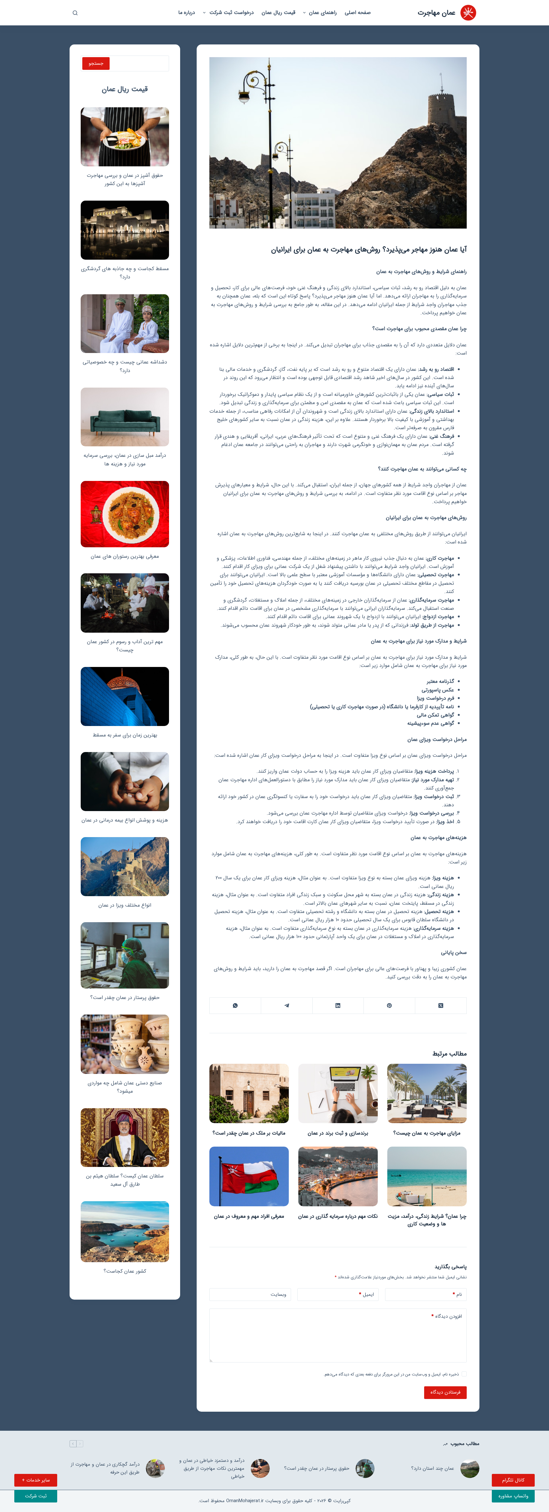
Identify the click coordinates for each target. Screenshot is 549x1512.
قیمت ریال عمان (278, 13)
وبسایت (278, 1294)
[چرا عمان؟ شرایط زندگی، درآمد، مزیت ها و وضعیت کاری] (427, 1176)
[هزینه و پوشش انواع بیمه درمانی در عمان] (125, 781)
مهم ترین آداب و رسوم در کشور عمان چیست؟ (125, 646)
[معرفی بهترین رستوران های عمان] (125, 514)
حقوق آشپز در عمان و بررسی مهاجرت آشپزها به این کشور (125, 179)
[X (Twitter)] (440, 1006)
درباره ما (186, 13)
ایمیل (366, 1294)
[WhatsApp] (235, 1006)
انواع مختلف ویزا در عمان (124, 905)
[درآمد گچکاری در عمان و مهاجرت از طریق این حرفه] (155, 1468)
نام (457, 1294)
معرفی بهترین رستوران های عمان (125, 556)
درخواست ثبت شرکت (231, 13)
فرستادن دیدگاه (445, 1392)
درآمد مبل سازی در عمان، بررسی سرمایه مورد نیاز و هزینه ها (125, 459)
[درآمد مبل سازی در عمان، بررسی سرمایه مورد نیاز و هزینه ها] (125, 417)
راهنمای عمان (323, 13)
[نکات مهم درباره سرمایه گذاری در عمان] (338, 1176)
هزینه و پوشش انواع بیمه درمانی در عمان (125, 820)
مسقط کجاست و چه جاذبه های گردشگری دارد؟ (125, 273)
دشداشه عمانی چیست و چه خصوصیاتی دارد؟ (125, 366)
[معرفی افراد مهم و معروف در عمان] (249, 1176)
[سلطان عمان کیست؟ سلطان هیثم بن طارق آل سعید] (125, 1137)
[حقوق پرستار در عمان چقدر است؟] (125, 955)
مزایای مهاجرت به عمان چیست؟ (426, 1133)
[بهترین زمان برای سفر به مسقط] (125, 696)
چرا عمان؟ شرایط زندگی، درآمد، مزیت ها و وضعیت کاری (427, 1220)
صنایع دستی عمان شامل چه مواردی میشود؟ (125, 1087)
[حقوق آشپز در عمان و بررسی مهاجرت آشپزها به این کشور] (125, 136)
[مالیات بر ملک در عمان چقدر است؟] (249, 1093)
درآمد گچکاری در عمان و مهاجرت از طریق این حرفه (105, 1468)
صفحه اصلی (358, 13)
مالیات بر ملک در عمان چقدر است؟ (249, 1133)
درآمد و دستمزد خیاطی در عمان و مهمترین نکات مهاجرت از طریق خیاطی (211, 1468)
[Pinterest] (389, 1006)
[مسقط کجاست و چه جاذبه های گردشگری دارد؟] (125, 230)
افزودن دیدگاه (446, 1316)
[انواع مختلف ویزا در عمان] (125, 866)
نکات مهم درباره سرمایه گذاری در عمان (338, 1216)
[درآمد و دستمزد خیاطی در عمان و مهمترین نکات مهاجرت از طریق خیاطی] (260, 1468)
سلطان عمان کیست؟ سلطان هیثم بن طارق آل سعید (125, 1180)
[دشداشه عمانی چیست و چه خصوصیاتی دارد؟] (125, 323)
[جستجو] (75, 12)
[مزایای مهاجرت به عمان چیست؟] (427, 1093)
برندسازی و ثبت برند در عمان (338, 1133)
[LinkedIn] (338, 1006)
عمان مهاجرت (436, 12)
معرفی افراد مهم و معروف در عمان (249, 1216)
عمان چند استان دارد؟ (432, 1468)
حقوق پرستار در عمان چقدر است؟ (124, 998)
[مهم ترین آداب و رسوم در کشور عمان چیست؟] (125, 602)
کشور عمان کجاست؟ (125, 1271)
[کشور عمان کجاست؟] (125, 1231)
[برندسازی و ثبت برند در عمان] (338, 1093)
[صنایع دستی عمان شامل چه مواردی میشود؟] (125, 1044)
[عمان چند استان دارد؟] (469, 1468)
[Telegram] (286, 1006)
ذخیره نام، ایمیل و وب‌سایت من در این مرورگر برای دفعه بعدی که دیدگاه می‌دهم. (391, 1374)
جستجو (96, 63)
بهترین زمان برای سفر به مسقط (125, 735)
